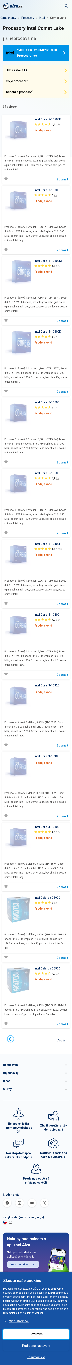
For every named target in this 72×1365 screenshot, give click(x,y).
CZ (10, 1222)
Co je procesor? (17, 81)
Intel (42, 17)
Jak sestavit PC (17, 70)
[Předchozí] (10, 1038)
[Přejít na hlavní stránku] (13, 6)
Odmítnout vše (36, 1357)
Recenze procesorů (20, 92)
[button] (36, 1065)
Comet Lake (58, 17)
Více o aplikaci (19, 1264)
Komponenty (8, 17)
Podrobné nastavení (36, 1346)
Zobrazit (62, 179)
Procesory (27, 17)
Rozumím (36, 1334)
